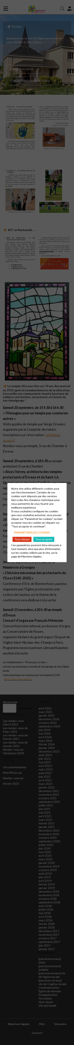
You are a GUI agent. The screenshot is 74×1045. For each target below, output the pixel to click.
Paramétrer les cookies (32, 532)
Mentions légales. (31, 556)
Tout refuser (22, 539)
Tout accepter (43, 539)
